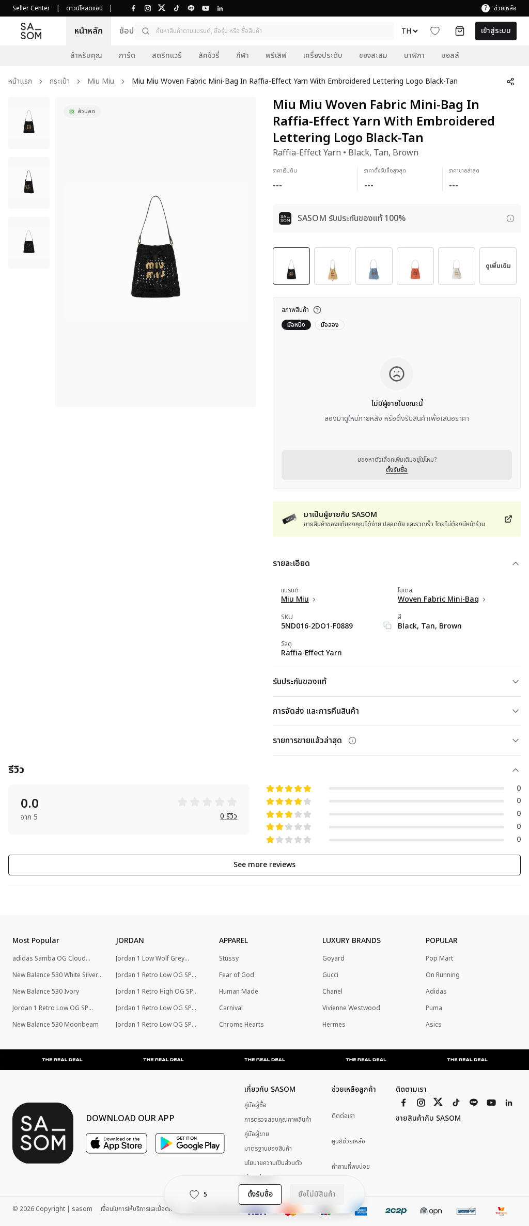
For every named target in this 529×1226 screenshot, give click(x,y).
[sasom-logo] (31, 30)
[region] (156, 252)
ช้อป (126, 31)
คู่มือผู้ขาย (256, 1134)
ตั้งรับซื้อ (397, 470)
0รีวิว (228, 816)
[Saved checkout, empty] (459, 31)
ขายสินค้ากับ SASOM (428, 1118)
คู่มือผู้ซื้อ (255, 1105)
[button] (264, 31)
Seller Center (31, 8)
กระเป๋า (60, 81)
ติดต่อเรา (343, 1116)
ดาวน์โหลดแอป (84, 8)
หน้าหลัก (88, 31)
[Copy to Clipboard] (387, 625)
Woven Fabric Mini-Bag (438, 599)
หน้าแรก (20, 81)
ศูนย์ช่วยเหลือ (348, 1141)
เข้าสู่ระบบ (496, 30)
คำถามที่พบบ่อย (351, 1166)
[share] (510, 81)
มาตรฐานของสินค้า (268, 1148)
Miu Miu (100, 81)
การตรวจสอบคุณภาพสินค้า (278, 1119)
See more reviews (264, 864)
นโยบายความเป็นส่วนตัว (273, 1163)
